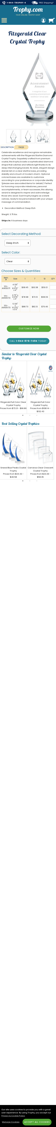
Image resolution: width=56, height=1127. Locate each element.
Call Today (28, 340)
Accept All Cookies (37, 1122)
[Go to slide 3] (36, 415)
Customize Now (29, 328)
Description (7, 147)
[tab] (7, 147)
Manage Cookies (10, 1121)
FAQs (21, 147)
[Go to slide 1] (22, 415)
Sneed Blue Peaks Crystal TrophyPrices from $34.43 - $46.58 (13, 472)
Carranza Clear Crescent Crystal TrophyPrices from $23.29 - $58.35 (40, 472)
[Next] (50, 387)
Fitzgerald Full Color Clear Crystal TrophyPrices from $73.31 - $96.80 (13, 405)
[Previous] (4, 387)
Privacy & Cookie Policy (13, 1115)
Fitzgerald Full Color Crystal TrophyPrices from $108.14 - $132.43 (40, 407)
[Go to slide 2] (29, 415)
